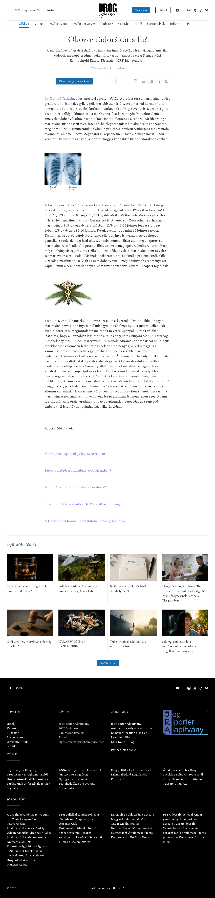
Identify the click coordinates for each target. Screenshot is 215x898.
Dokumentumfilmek (72, 828)
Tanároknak (40, 779)
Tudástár (106, 23)
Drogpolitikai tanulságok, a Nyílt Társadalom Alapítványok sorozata (81, 819)
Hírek (11, 723)
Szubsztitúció (193, 779)
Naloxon (177, 779)
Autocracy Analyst (123, 728)
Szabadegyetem (84, 23)
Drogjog (30, 770)
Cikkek (24, 23)
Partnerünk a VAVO (124, 750)
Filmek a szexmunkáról (74, 842)
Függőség (81, 774)
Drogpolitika (119, 770)
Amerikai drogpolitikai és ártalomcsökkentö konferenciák (29, 835)
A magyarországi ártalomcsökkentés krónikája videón (26, 826)
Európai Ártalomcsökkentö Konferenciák (81, 835)
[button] (8, 10)
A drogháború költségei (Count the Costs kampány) (28, 816)
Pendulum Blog (121, 737)
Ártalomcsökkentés (176, 770)
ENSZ (63, 770)
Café (138, 23)
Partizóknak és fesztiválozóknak (28, 783)
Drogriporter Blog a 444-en (129, 733)
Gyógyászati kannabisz (74, 779)
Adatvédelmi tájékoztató (107, 888)
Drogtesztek (15, 774)
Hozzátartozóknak (19, 779)
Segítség (12, 788)
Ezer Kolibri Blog (123, 742)
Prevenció (117, 779)
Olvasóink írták (17, 742)
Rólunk (175, 23)
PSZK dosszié (172, 814)
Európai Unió (77, 770)
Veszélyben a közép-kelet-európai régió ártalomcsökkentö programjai (184, 833)
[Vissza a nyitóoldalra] (107, 10)
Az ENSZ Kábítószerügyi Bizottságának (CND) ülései (27, 846)
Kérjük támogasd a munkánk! (74, 81)
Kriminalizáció (121, 774)
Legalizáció (139, 774)
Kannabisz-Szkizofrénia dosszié (132, 814)
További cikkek (107, 663)
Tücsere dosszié (185, 823)
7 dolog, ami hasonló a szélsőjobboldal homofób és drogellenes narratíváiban (180, 646)
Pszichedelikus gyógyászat (77, 783)
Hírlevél (163, 10)
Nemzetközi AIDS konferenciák (132, 828)
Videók (39, 23)
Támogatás (141, 10)
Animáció (13, 842)
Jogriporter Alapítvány (126, 723)
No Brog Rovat (140, 837)
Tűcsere (168, 783)
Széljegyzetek (59, 23)
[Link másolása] (136, 81)
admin (121, 68)
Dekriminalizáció (141, 770)
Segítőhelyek (156, 23)
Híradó (91, 828)
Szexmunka (66, 788)
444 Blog (124, 23)
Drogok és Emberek (31, 855)
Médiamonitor (129, 823)
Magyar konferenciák (125, 819)
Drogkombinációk (36, 774)
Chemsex (181, 783)
